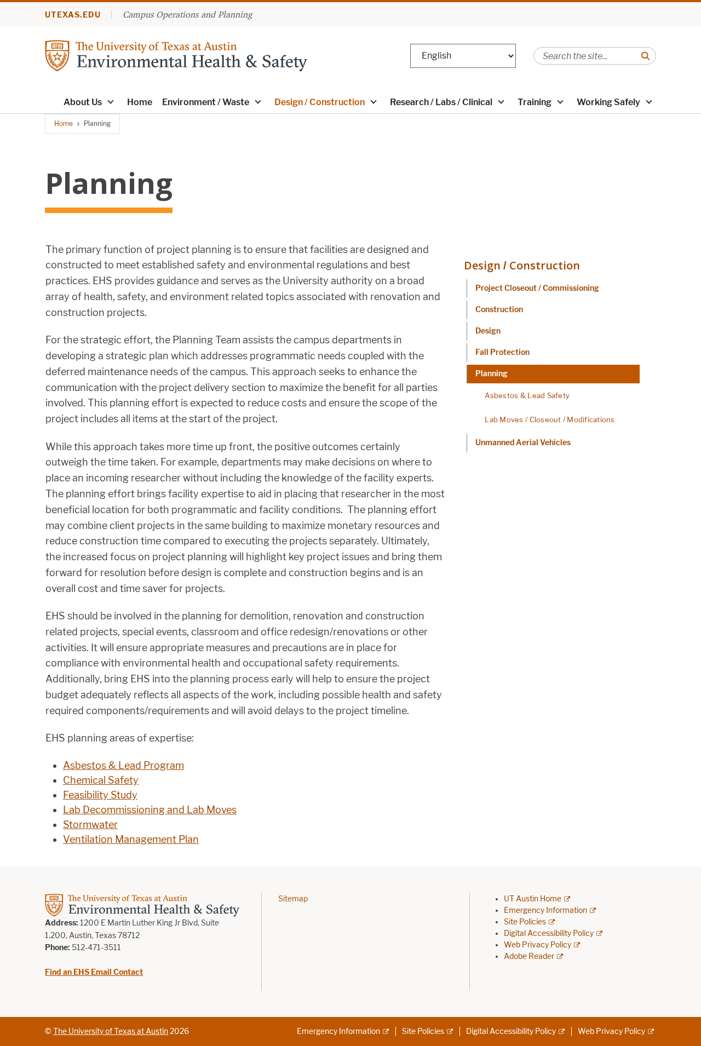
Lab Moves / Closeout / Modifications (549, 419)
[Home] (176, 55)
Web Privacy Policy (537, 945)
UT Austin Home (532, 899)
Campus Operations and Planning (187, 14)
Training (534, 102)
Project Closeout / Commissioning (537, 288)
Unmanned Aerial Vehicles (523, 442)
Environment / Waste (205, 102)
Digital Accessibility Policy (549, 933)
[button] (110, 101)
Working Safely (608, 102)
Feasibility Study (100, 795)
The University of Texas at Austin (110, 1031)
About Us (83, 102)
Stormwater (90, 825)
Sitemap (293, 899)
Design (488, 331)
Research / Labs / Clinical (441, 102)
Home (139, 102)
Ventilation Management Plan (131, 840)
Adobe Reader (529, 956)
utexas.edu (73, 15)
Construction (499, 309)
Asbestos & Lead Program (123, 766)
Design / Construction (319, 102)
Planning (491, 373)
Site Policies (525, 922)
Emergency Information (545, 910)
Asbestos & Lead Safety (527, 395)
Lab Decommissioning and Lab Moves (150, 810)
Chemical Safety (101, 780)
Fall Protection (502, 352)
